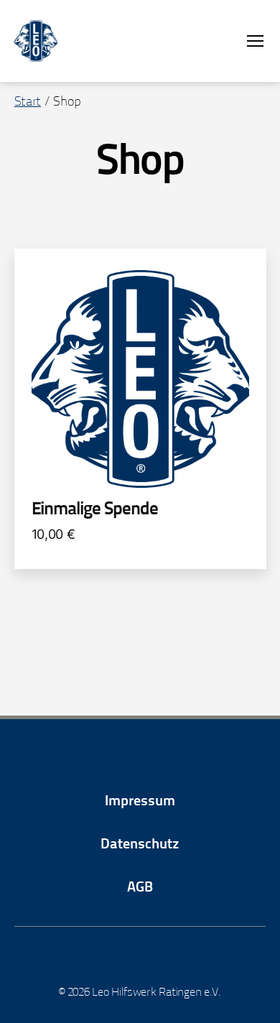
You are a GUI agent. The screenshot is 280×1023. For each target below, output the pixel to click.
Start (28, 102)
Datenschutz (140, 845)
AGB (140, 888)
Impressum (140, 802)
